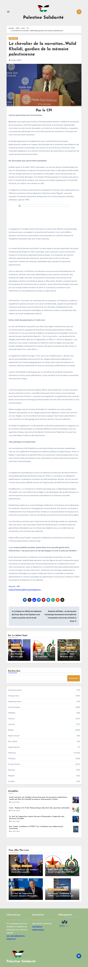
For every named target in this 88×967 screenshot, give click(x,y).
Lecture (11, 724)
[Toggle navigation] (8, 11)
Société (11, 781)
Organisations (14, 747)
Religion (11, 776)
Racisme (11, 770)
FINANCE (11, 713)
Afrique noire (13, 696)
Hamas (39, 645)
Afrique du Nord (15, 690)
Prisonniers (16, 648)
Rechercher (14, 671)
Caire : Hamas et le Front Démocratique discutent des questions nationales (39, 808)
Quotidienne (37, 927)
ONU (62, 648)
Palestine (13, 38)
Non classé (12, 741)
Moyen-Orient (14, 736)
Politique (12, 759)
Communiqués (14, 707)
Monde (11, 730)
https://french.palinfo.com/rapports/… (25, 590)
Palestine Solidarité (43, 17)
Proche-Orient (14, 764)
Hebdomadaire (38, 930)
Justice (11, 719)
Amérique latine (14, 701)
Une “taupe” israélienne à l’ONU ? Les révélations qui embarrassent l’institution (60, 896)
